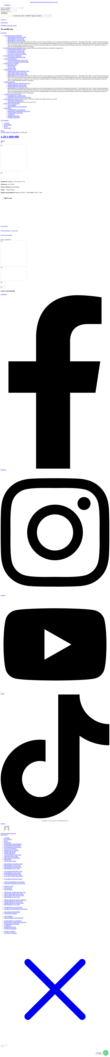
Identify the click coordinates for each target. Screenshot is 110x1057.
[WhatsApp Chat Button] (105, 1052)
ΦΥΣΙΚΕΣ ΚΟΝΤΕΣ (13, 116)
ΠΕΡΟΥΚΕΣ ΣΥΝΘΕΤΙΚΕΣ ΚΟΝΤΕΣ (19, 111)
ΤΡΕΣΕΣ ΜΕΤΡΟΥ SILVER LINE (17, 86)
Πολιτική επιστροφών (6, 235)
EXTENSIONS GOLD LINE (16, 51)
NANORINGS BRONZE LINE (16, 57)
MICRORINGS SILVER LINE (16, 40)
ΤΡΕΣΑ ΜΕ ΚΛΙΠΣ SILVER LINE (18, 74)
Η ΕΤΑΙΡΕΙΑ (8, 125)
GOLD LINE (11, 66)
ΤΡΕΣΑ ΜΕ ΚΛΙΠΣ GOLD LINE (17, 72)
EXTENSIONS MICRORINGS (13, 35)
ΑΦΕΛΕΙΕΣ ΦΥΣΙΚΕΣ (14, 102)
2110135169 (4, 22)
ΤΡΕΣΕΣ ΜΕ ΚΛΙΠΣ (10, 69)
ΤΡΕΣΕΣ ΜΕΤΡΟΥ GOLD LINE (17, 85)
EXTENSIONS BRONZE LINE (17, 49)
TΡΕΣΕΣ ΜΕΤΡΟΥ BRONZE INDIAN (19, 83)
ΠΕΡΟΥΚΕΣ (7, 108)
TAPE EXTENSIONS (10, 59)
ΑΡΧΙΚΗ (6, 123)
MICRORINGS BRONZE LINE (17, 37)
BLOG (6, 126)
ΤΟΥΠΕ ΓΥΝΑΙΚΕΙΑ (10, 933)
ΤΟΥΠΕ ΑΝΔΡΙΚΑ (9, 931)
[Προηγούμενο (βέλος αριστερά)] (1, 1046)
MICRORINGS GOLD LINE (16, 39)
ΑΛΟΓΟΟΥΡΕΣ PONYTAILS (12, 94)
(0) (1, 142)
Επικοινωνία (7, 128)
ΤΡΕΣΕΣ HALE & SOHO (11, 63)
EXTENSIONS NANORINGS (12, 56)
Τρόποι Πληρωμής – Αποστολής (9, 230)
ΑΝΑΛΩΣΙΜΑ (12, 105)
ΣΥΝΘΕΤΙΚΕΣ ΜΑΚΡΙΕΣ (15, 113)
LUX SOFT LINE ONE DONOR (17, 54)
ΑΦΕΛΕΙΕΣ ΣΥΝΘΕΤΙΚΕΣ (15, 100)
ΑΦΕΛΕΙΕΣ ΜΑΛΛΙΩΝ (11, 99)
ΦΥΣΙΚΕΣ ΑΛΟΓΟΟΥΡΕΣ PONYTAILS (19, 97)
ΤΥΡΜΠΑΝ (11, 114)
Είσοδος (3, 823)
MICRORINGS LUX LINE (15, 42)
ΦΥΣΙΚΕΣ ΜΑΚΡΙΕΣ (14, 117)
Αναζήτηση (4, 13)
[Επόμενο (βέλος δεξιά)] (3, 1046)
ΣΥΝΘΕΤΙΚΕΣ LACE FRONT (16, 110)
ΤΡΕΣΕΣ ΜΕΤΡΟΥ (9, 82)
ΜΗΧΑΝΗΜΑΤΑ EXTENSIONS (17, 106)
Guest (8, 833)
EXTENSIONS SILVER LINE (16, 52)
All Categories (5, 120)
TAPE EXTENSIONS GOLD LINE (18, 60)
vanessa (3, 141)
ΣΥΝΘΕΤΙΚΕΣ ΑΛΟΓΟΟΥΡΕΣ (17, 96)
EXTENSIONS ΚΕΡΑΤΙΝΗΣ (12, 48)
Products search (5, 9)
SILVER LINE (12, 68)
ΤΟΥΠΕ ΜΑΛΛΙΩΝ (10, 861)
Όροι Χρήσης (4, 226)
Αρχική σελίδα (5, 132)
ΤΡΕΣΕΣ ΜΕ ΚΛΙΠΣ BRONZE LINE (18, 71)
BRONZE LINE (12, 65)
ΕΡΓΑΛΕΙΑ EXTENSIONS (12, 103)
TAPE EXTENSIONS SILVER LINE (18, 62)
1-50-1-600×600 (13, 132)
